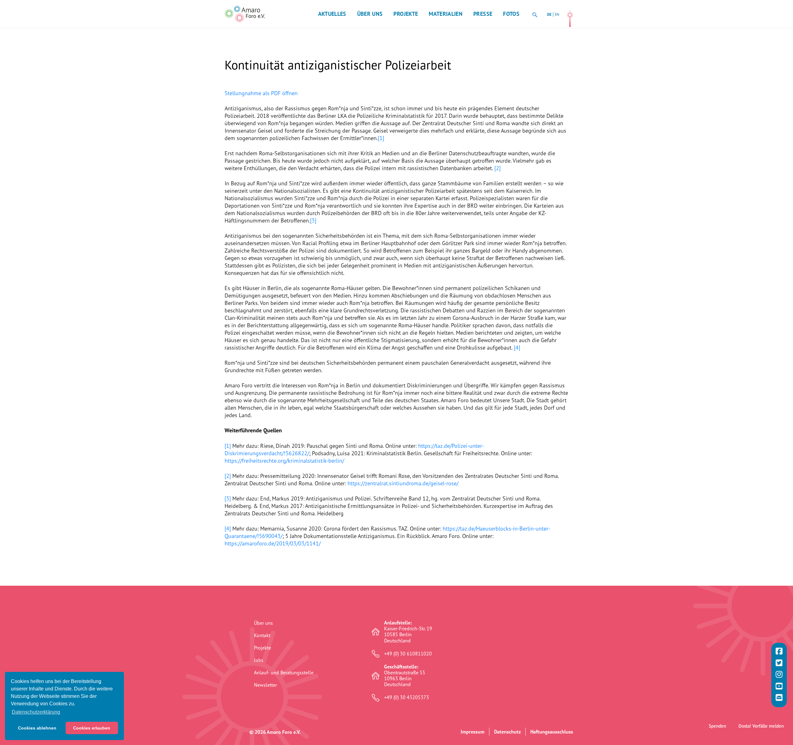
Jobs (258, 660)
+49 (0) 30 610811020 (408, 654)
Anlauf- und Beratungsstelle (283, 672)
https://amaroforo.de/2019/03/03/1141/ (273, 543)
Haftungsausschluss (551, 732)
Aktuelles (332, 13)
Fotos (511, 13)
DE (549, 14)
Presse (482, 13)
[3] (313, 220)
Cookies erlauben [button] (91, 727)
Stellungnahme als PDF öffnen (261, 93)
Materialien (445, 13)
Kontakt (262, 635)
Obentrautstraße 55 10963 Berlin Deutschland (404, 676)
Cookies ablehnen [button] (37, 727)
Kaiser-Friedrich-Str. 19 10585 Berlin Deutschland (408, 632)
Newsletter (265, 685)
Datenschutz (507, 732)
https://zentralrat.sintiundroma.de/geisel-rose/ (403, 483)
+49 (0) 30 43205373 (406, 697)
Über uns (370, 13)
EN (557, 14)
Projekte (405, 13)
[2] (497, 168)
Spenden (717, 726)
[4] (517, 347)
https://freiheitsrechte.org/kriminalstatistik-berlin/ (284, 460)
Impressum (472, 732)
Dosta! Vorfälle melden (761, 726)
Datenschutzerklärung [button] (36, 712)
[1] (381, 137)
